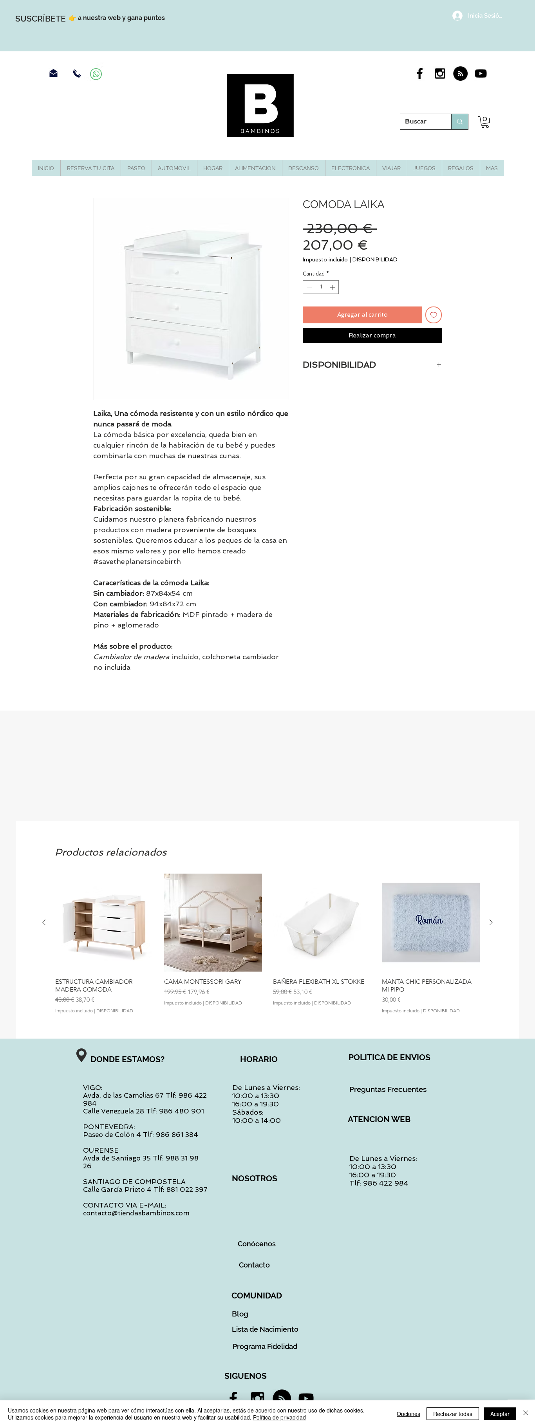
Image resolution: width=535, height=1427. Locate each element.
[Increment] (333, 287)
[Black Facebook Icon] (419, 73)
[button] (485, 122)
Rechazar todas (452, 1414)
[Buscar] (459, 121)
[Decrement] (308, 287)
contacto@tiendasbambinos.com (136, 1213)
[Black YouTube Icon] (481, 73)
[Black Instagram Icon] (440, 73)
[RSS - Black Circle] (460, 73)
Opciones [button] (408, 1414)
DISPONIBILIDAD (375, 259)
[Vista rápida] (104, 923)
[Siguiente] (491, 922)
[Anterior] (44, 922)
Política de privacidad (279, 1417)
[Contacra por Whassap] (96, 74)
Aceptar (500, 1414)
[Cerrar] (525, 1414)
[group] (267, 943)
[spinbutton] (321, 287)
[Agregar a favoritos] (433, 314)
